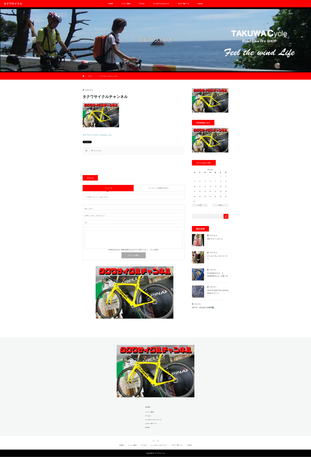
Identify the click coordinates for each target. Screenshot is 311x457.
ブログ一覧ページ (183, 4)
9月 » (220, 205)
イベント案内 (125, 4)
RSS (157, 440)
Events (200, 4)
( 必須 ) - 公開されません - (95, 215)
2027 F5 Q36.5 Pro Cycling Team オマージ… (217, 291)
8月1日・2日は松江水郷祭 (202, 307)
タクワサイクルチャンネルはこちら (97, 135)
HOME (110, 4)
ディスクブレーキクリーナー (217, 257)
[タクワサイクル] (155, 396)
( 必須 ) (89, 208)
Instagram (153, 440)
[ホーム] (83, 73)
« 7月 (199, 205)
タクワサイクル (13, 3)
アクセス (142, 4)
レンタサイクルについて (161, 4)
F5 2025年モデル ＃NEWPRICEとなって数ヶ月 (217, 274)
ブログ (90, 76)
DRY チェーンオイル (215, 239)
